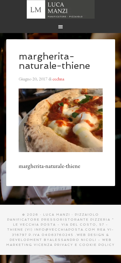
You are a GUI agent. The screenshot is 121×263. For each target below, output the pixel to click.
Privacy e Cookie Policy (84, 244)
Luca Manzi (56, 214)
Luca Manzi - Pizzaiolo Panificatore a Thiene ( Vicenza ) (60, 9)
